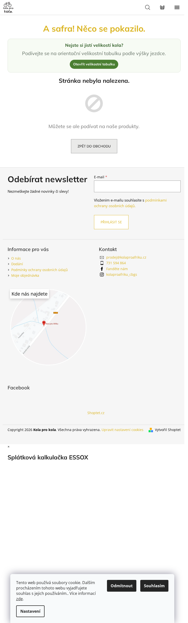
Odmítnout (122, 585)
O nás (16, 258)
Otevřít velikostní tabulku (94, 64)
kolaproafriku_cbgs (121, 274)
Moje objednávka (25, 275)
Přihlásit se (111, 222)
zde (19, 598)
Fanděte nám (117, 268)
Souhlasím (154, 585)
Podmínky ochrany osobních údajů (39, 269)
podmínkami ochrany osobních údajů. (130, 203)
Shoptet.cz (96, 412)
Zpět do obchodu (94, 146)
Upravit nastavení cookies (122, 429)
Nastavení (30, 611)
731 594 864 (116, 263)
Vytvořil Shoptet (168, 429)
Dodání (17, 264)
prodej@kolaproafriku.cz (126, 257)
